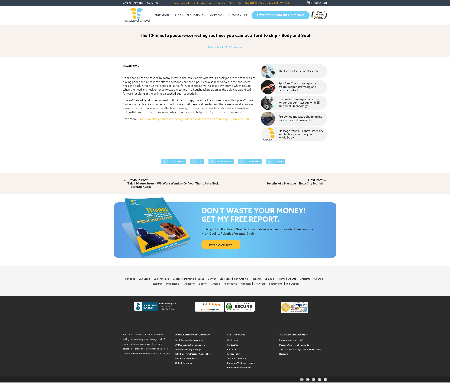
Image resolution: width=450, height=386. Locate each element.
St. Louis (269, 279)
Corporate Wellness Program (241, 363)
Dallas (200, 279)
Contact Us (232, 345)
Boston (203, 283)
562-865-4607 (225, 3)
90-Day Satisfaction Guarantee (190, 345)
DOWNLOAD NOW (221, 244)
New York (259, 283)
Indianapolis (293, 283)
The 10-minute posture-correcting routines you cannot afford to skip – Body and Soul (193, 119)
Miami (281, 279)
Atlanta (292, 279)
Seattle (177, 279)
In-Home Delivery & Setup (188, 349)
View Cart (320, 3)
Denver (212, 279)
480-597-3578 (281, 3)
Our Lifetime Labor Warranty (189, 340)
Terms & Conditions (236, 358)
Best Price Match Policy (186, 358)
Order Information (183, 363)
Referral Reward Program (239, 367)
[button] (163, 15)
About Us (231, 349)
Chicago (215, 283)
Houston (246, 283)
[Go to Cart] (310, 3)
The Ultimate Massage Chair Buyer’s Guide (300, 349)
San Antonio (241, 279)
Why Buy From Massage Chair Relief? (193, 354)
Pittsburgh (156, 283)
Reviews (283, 354)
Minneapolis (230, 283)
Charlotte (305, 279)
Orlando (318, 279)
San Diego (144, 279)
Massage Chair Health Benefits (294, 345)
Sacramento (276, 283)
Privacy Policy (233, 354)
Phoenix (256, 279)
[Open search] (246, 15)
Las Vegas (225, 279)
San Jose (130, 279)
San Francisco (161, 279)
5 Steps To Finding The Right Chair (280, 15)
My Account (233, 340)
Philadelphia (172, 283)
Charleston (189, 283)
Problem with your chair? (291, 340)
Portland (189, 279)
